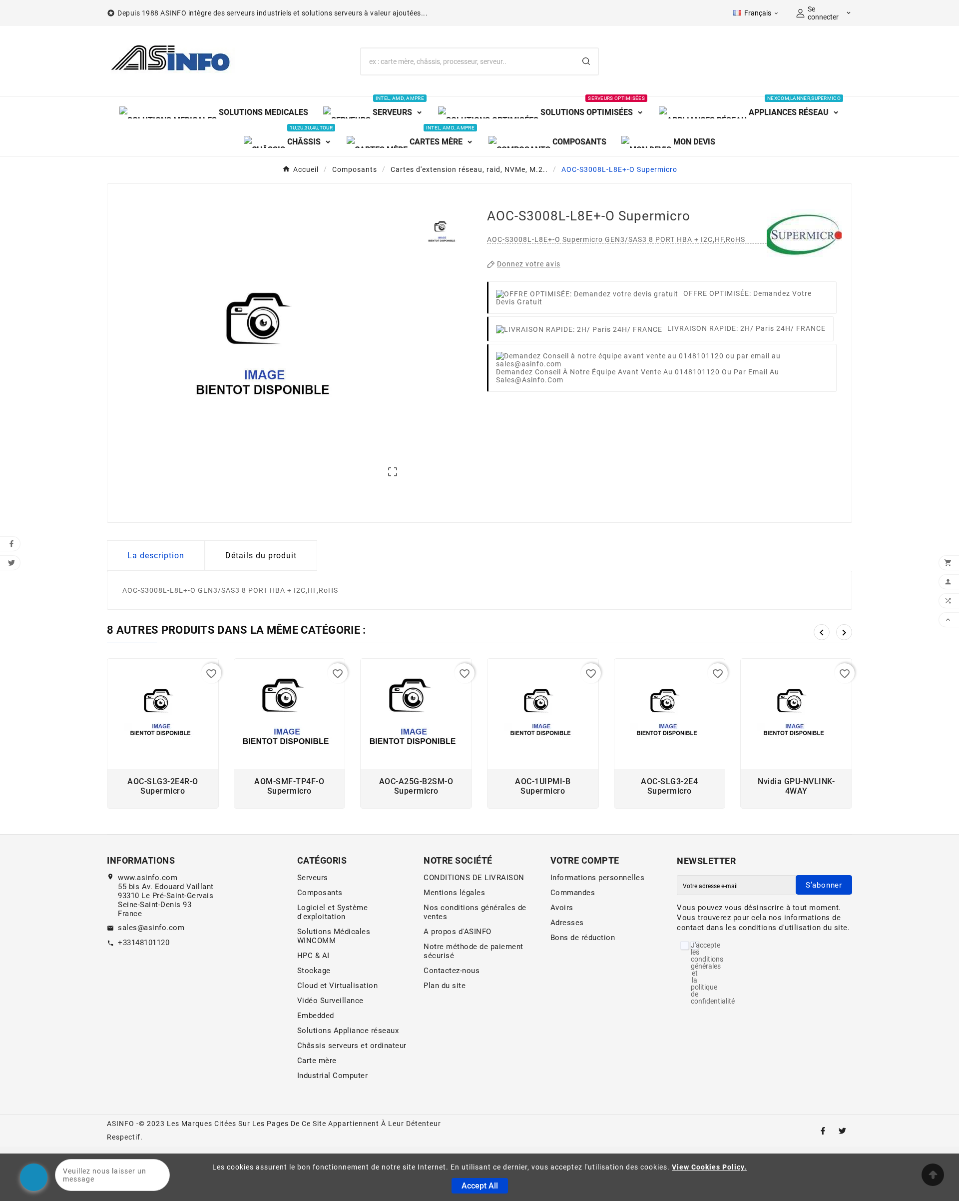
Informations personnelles (597, 877)
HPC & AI (313, 955)
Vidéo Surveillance (330, 1000)
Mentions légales (454, 892)
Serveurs (312, 877)
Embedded (315, 1015)
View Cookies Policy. (709, 1167)
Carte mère (317, 1060)
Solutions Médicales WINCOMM (334, 936)
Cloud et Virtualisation (337, 985)
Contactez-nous (452, 970)
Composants (320, 892)
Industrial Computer (332, 1075)
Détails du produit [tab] (261, 555)
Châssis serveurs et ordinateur (352, 1045)
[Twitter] (842, 1131)
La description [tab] (155, 555)
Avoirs (561, 907)
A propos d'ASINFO (457, 931)
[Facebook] (823, 1131)
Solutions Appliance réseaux (348, 1030)
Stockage (314, 970)
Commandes (572, 892)
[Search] (586, 61)
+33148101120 (143, 942)
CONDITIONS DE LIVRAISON (474, 877)
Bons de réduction (582, 937)
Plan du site (445, 985)
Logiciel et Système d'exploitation (332, 912)
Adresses (567, 922)
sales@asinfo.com (151, 927)
